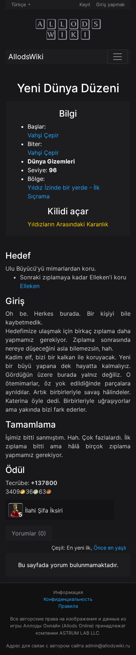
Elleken (30, 286)
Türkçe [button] (19, 4)
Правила (68, 606)
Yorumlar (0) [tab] (29, 533)
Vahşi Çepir (43, 135)
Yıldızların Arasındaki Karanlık (68, 224)
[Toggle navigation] (117, 56)
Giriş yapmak (110, 4)
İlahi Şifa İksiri (44, 510)
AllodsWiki (26, 56)
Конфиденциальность (68, 599)
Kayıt (84, 4)
